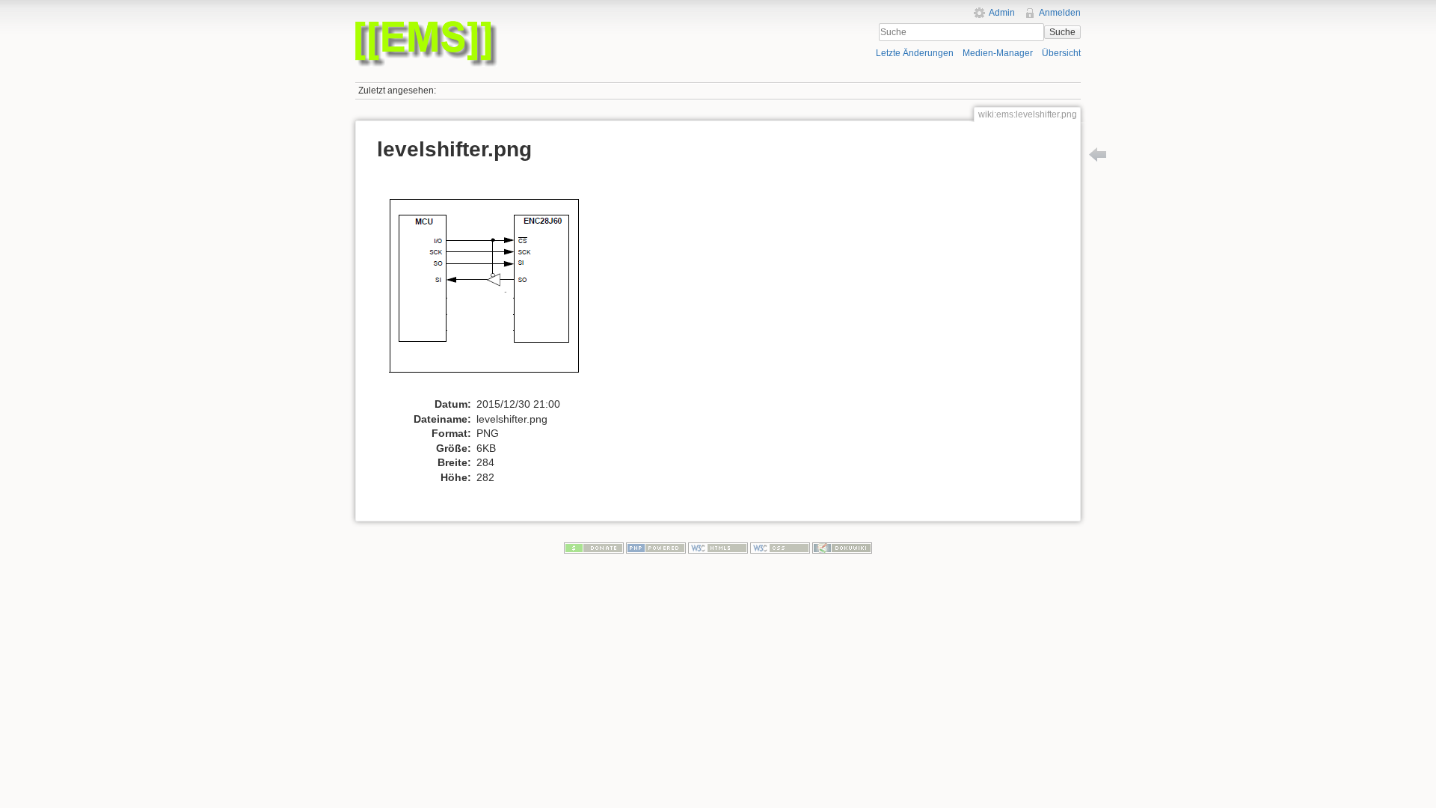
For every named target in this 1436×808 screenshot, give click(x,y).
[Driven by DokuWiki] (842, 547)
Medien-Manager (998, 53)
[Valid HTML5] (718, 547)
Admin (1002, 12)
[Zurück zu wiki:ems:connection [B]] (1098, 154)
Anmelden (1060, 12)
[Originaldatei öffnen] (491, 284)
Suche (1062, 32)
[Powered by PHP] (656, 547)
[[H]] (533, 24)
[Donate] (594, 547)
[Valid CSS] (780, 547)
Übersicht (1061, 53)
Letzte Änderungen (915, 53)
